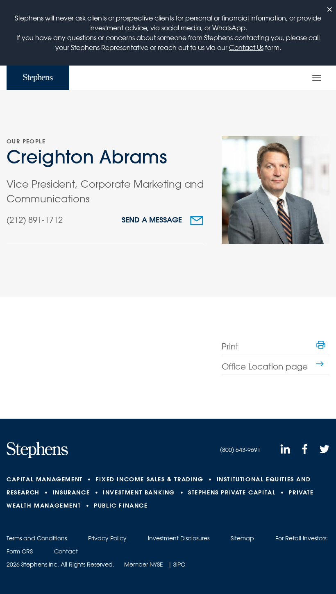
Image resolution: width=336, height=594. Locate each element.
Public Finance (121, 505)
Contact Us (246, 47)
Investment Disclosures (178, 538)
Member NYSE (143, 564)
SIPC (179, 564)
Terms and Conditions (37, 538)
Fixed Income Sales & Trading (150, 479)
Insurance (71, 492)
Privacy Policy (107, 538)
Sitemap (242, 538)
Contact (66, 551)
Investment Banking (139, 492)
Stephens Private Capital (231, 492)
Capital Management (45, 479)
